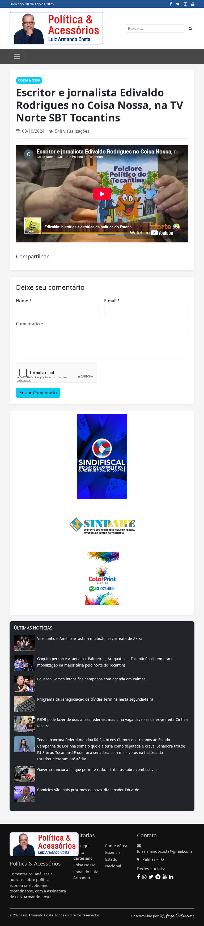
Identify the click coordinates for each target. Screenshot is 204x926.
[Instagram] (185, 4)
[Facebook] (171, 4)
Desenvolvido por (145, 916)
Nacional (113, 865)
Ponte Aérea (116, 845)
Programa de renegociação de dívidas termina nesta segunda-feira (95, 699)
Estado (111, 859)
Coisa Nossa (29, 80)
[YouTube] (192, 4)
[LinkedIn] (171, 877)
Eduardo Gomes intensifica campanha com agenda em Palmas (91, 678)
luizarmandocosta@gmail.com (164, 851)
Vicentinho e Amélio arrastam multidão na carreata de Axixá (89, 638)
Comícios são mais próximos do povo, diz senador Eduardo (88, 789)
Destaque (82, 845)
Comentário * (29, 324)
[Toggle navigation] (17, 56)
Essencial (113, 852)
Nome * (24, 301)
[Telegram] (157, 877)
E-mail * (112, 301)
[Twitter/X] (178, 4)
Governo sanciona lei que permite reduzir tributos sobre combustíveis (98, 769)
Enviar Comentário (38, 393)
